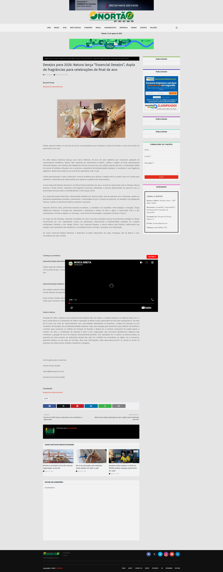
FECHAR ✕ (152, 257)
